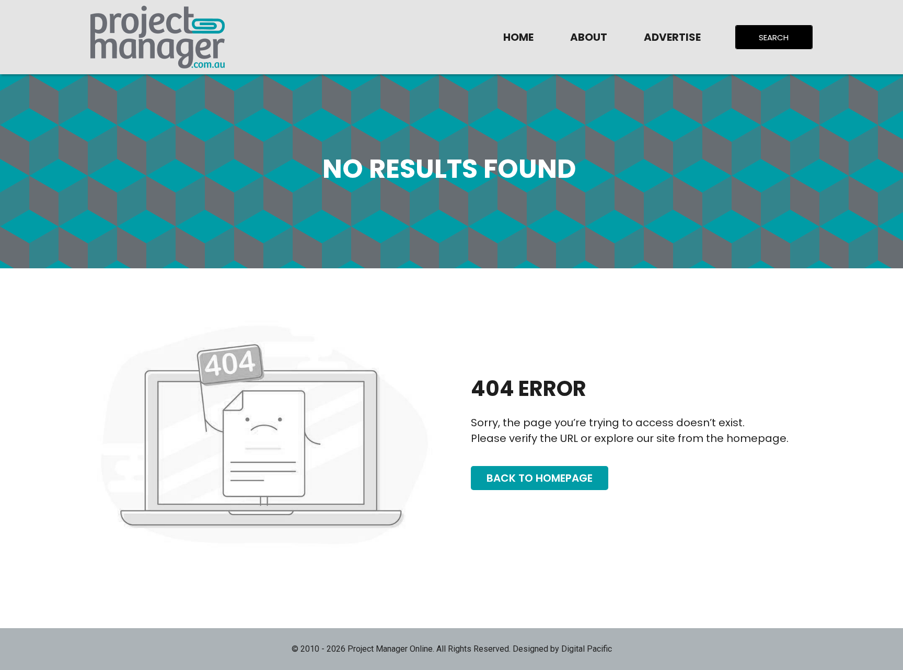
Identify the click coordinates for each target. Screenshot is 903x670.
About (588, 37)
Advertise (672, 37)
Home (518, 37)
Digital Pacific (586, 649)
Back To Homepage (540, 478)
